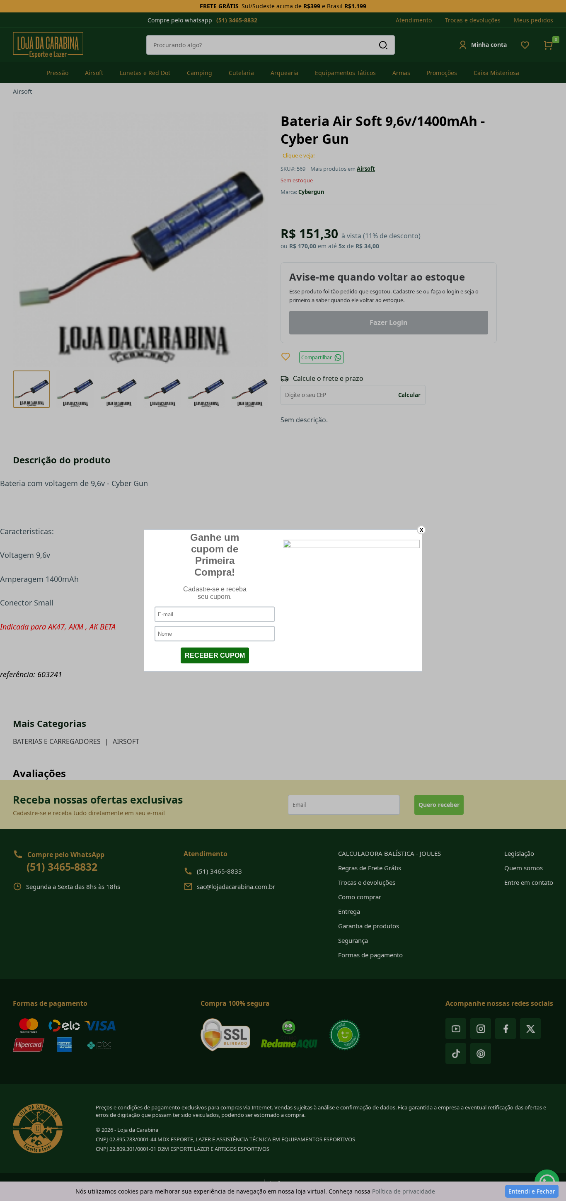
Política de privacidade (403, 1191)
